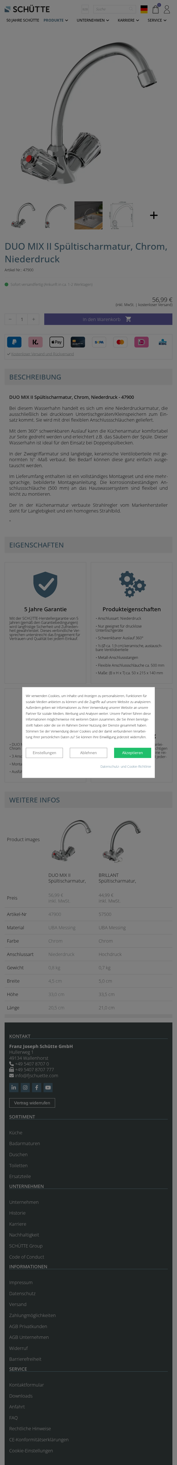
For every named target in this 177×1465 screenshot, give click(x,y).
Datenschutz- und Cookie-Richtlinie (125, 766)
